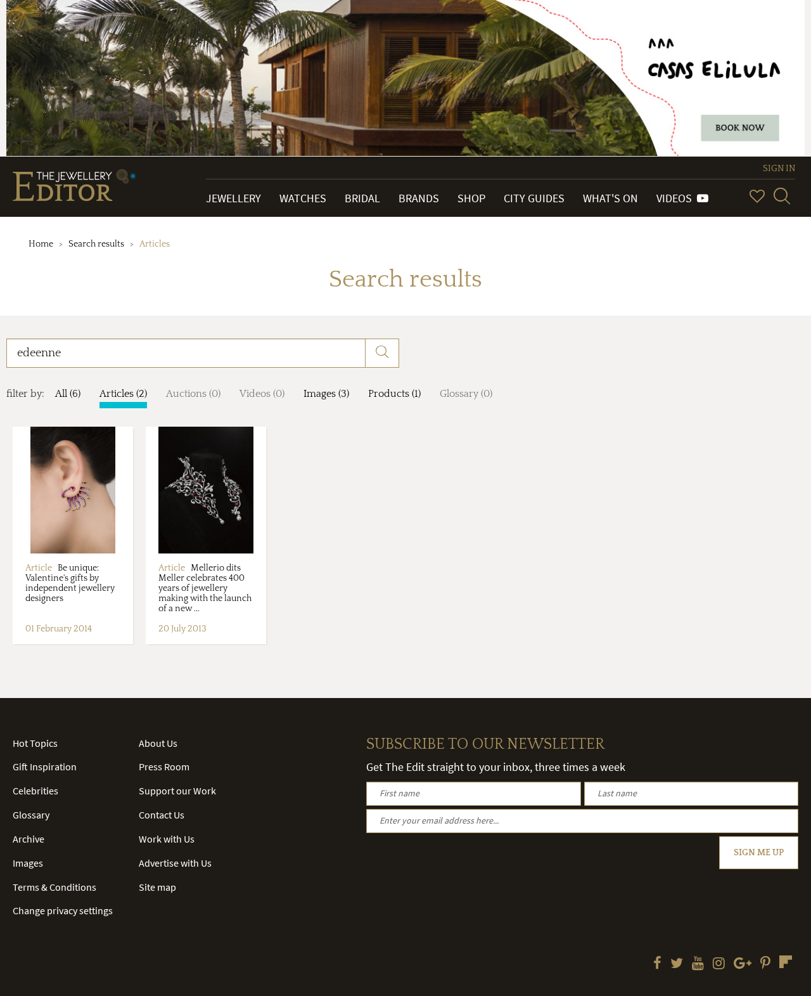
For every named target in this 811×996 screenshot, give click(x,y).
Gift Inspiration (45, 766)
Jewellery (233, 198)
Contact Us (161, 814)
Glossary (31, 814)
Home (41, 244)
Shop (471, 198)
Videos (676, 198)
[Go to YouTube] (698, 964)
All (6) (67, 393)
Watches (302, 198)
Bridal (362, 198)
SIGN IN (779, 169)
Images (28, 863)
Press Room (164, 766)
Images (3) (326, 393)
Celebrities (35, 790)
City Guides (534, 198)
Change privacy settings (63, 910)
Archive (28, 838)
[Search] (782, 196)
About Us (158, 743)
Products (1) (394, 393)
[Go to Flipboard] (785, 961)
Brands (419, 198)
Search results (96, 244)
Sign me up (759, 853)
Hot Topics (35, 743)
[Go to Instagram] (719, 964)
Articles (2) (123, 393)
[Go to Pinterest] (765, 964)
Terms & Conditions (54, 887)
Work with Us (167, 838)
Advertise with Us (175, 863)
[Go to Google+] (742, 964)
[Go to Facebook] (657, 964)
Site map (157, 887)
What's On (610, 198)
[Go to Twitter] (676, 964)
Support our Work (177, 790)
